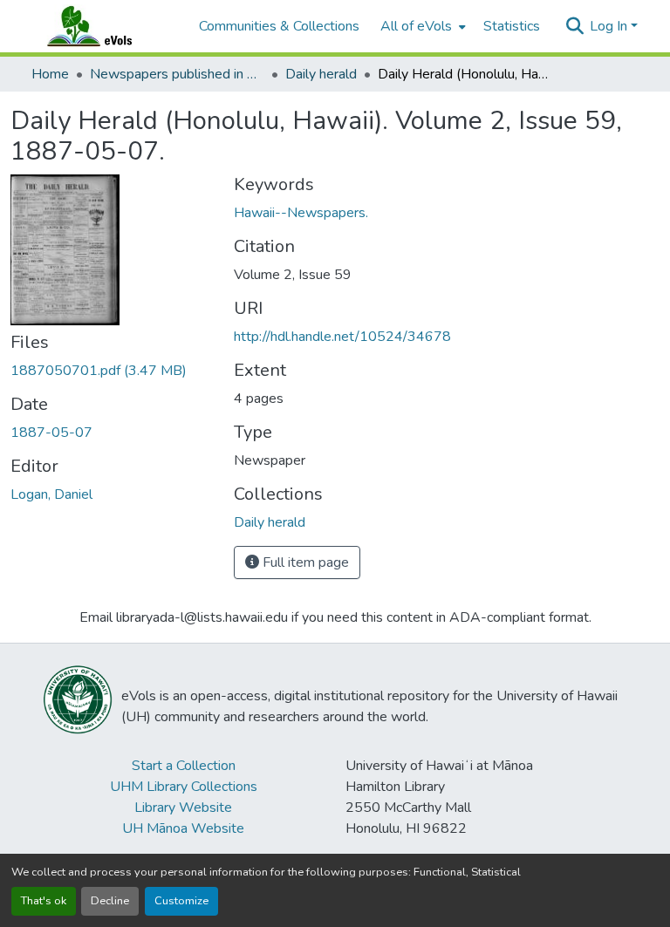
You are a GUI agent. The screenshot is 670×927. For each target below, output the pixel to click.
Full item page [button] (304, 562)
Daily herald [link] (321, 74)
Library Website (183, 807)
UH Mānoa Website (183, 828)
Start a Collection (184, 765)
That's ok (43, 901)
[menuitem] (421, 26)
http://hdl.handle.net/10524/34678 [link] (342, 336)
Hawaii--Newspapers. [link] (301, 212)
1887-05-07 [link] (51, 432)
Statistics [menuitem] (511, 26)
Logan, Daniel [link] (51, 494)
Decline (110, 901)
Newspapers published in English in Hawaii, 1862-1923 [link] (177, 74)
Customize (181, 901)
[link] (111, 370)
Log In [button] (610, 26)
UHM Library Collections (183, 786)
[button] (106, 26)
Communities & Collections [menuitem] (279, 26)
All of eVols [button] (416, 26)
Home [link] (50, 74)
